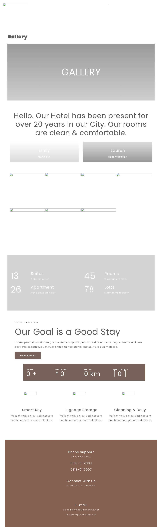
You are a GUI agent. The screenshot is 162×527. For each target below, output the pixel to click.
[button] (60, 15)
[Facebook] (81, 492)
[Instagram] (75, 492)
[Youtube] (87, 492)
